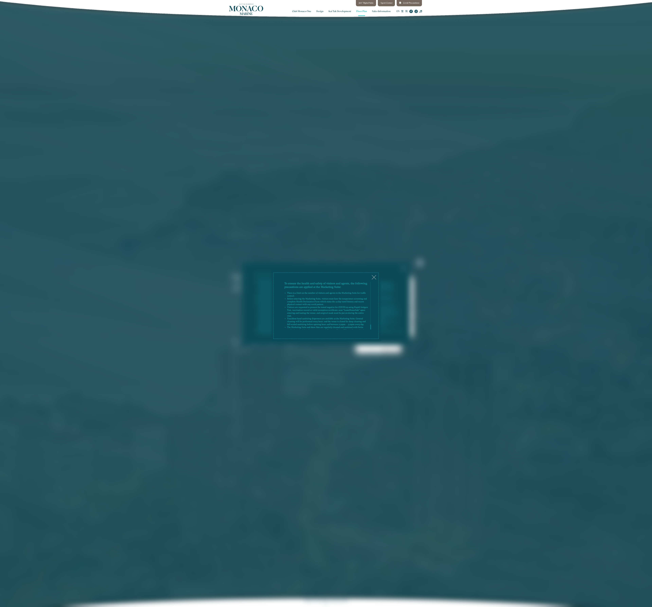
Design (319, 11)
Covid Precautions (411, 3)
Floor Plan (361, 11)
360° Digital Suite (366, 3)
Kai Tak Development (340, 11)
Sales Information (381, 11)
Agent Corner (386, 3)
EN (398, 11)
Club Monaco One (301, 11)
